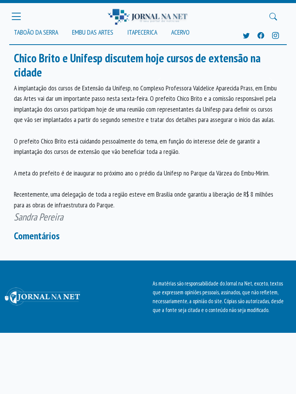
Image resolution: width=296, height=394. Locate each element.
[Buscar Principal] (273, 16)
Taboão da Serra (36, 32)
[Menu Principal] (16, 16)
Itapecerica (142, 32)
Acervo (180, 32)
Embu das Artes (92, 32)
